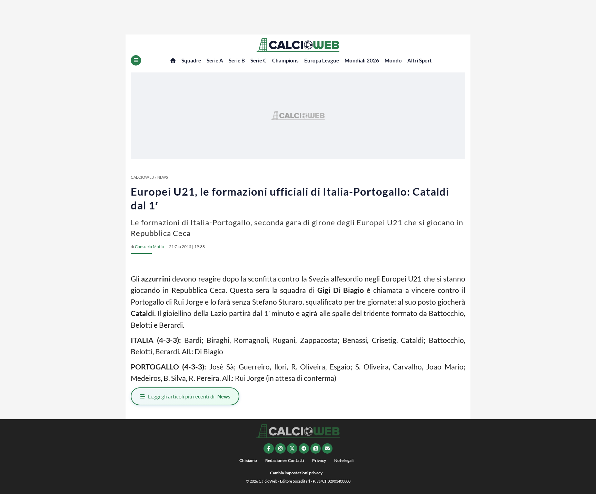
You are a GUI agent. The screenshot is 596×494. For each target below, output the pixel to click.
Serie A (215, 60)
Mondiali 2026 (362, 60)
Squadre (191, 60)
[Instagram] (280, 448)
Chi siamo (248, 460)
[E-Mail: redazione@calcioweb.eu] (327, 448)
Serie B (237, 60)
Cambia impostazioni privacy (296, 472)
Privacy (319, 460)
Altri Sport (419, 60)
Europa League (321, 60)
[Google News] (315, 448)
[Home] (173, 60)
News (162, 177)
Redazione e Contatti (284, 460)
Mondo (393, 60)
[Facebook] (269, 448)
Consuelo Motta (149, 246)
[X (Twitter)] (292, 448)
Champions (285, 60)
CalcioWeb (142, 177)
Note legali (344, 460)
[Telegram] (304, 448)
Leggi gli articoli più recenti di (189, 396)
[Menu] (136, 60)
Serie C (258, 60)
